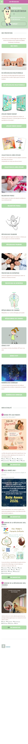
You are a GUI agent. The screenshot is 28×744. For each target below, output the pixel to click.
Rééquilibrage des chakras (10, 310)
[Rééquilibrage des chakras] (14, 300)
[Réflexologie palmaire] (14, 223)
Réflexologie (16, 571)
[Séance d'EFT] (14, 335)
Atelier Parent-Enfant (9, 114)
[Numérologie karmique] (14, 372)
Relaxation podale (8, 196)
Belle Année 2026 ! (10, 470)
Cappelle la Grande (6, 569)
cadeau (14, 458)
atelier (10, 567)
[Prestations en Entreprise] (14, 261)
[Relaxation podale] (14, 184)
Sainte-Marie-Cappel (7, 573)
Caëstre (4, 621)
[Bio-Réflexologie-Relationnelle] (14, 61)
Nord (19, 460)
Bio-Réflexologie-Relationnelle (12, 73)
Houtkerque (13, 460)
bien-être (9, 458)
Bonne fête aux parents (12, 415)
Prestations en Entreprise (10, 273)
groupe (18, 569)
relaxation (12, 623)
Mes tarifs (14, 46)
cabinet (20, 567)
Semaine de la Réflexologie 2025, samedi (14, 524)
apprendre (5, 567)
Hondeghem (10, 621)
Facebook (8, 646)
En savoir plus (15, 465)
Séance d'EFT (6, 345)
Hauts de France (6, 460)
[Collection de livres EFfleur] (14, 143)
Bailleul (4, 458)
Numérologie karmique (10, 383)
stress (17, 623)
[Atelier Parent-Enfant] (14, 102)
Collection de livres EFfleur (11, 155)
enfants (13, 569)
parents (23, 460)
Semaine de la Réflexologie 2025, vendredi (14, 584)
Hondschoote (17, 621)
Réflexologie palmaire (9, 234)
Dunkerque (20, 458)
